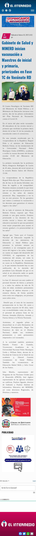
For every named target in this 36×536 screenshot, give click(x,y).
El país (5, 36)
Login (34, 481)
